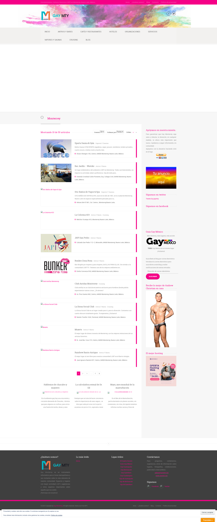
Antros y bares (65, 31)
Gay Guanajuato (126, 467)
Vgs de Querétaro (126, 484)
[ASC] (133, 132)
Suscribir (153, 276)
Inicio (128, 2)
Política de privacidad (168, 2)
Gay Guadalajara (126, 476)
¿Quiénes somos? (138, 2)
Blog (148, 2)
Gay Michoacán (126, 470)
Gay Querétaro (126, 473)
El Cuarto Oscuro (126, 461)
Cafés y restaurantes (90, 31)
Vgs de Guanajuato (126, 478)
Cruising (74, 40)
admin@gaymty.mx (162, 473)
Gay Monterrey (58, 506)
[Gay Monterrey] (55, 19)
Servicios (152, 31)
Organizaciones (132, 31)
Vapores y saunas (53, 40)
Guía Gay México (126, 464)
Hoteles (113, 31)
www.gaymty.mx (161, 476)
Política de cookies (56, 515)
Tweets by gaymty (152, 199)
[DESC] (136, 132)
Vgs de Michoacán (126, 481)
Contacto (155, 2)
